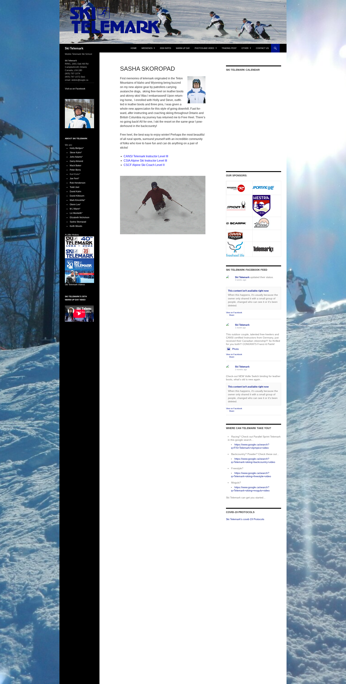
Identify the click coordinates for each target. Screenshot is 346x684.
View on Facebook (234, 312)
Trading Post (229, 48)
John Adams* (76, 157)
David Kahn (75, 191)
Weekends (146, 48)
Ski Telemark (74, 48)
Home (134, 48)
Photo (235, 349)
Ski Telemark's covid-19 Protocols (245, 519)
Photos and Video (204, 48)
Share (231, 315)
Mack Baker (75, 165)
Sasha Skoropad (78, 222)
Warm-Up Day (183, 48)
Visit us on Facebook (75, 88)
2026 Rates (165, 48)
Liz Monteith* (76, 213)
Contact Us (262, 48)
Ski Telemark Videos (75, 284)
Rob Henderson (77, 183)
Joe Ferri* (74, 178)
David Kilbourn (77, 196)
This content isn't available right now (248, 290)
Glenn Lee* (75, 204)
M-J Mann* (75, 209)
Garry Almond (76, 161)
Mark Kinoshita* (77, 200)
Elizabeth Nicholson (79, 217)
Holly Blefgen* (77, 148)
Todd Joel (74, 187)
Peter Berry (75, 170)
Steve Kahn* (76, 152)
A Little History (72, 235)
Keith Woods (76, 226)
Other (245, 48)
